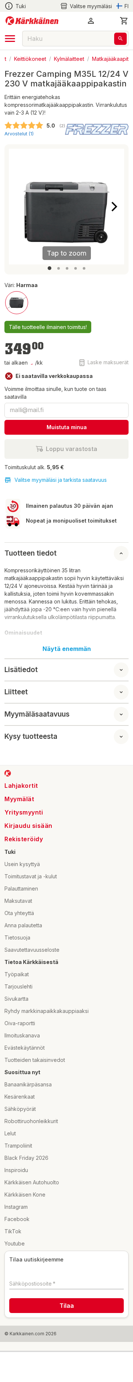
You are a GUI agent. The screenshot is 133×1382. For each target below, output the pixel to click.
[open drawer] (10, 38)
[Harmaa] (16, 302)
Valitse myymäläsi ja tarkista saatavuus (60, 480)
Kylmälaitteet (69, 58)
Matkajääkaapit (110, 58)
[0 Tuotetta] (124, 20)
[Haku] (120, 39)
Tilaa (66, 1305)
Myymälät (19, 799)
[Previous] (19, 207)
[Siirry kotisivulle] (32, 20)
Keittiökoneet (30, 58)
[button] (86, 6)
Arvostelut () (19, 133)
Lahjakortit (21, 785)
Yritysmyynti (23, 812)
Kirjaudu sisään (28, 825)
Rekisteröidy (23, 839)
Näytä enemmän (66, 648)
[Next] (114, 207)
